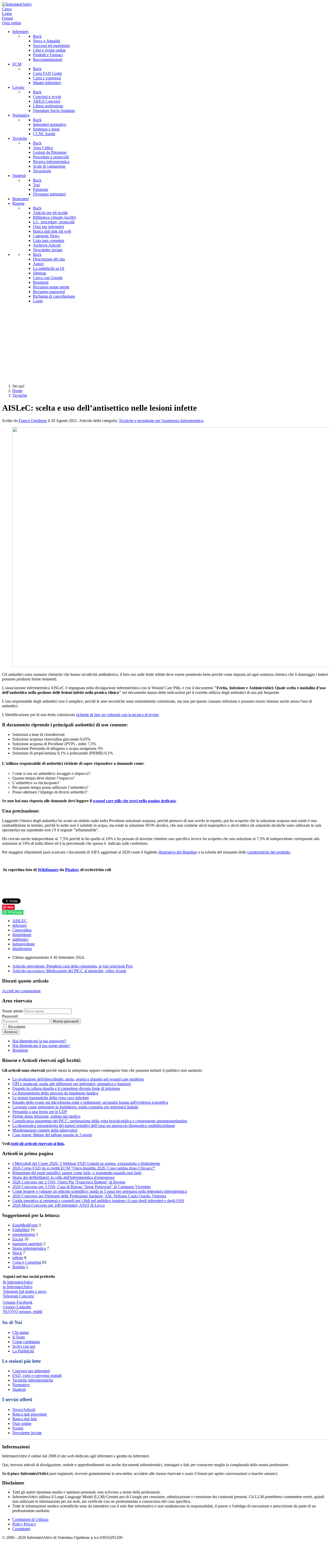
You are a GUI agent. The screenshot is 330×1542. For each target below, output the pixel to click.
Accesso (10, 1032)
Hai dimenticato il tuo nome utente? (41, 1045)
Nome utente (12, 1011)
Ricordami (16, 1027)
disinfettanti (21, 934)
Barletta (18, 1267)
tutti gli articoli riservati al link (37, 1143)
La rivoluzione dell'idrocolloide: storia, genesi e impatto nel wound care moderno (78, 1079)
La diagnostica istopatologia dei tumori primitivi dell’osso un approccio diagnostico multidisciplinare (93, 1125)
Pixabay (72, 869)
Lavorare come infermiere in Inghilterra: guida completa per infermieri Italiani (75, 1107)
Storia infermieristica (29, 1248)
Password (10, 1016)
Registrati (20, 1050)
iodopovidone (23, 944)
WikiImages (48, 869)
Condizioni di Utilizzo (30, 1519)
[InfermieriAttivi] (16, 4)
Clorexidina (21, 930)
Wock (17, 1253)
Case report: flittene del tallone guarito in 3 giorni (52, 1135)
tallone (17, 1257)
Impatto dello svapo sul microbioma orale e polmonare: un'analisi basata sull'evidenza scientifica (90, 1102)
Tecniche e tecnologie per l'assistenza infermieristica (161, 420)
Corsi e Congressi (26, 1262)
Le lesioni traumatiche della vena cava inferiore (50, 1097)
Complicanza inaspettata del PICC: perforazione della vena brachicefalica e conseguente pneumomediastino (99, 1121)
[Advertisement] (165, 343)
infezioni (19, 925)
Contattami (21, 1529)
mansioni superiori (27, 1243)
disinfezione (22, 948)
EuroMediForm (25, 1225)
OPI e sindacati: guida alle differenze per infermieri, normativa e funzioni (71, 1084)
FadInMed (20, 1230)
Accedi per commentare (21, 991)
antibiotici (20, 939)
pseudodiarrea (23, 1234)
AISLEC (19, 921)
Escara (17, 1239)
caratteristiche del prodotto (268, 852)
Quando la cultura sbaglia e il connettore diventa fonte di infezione (66, 1088)
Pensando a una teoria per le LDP (39, 1111)
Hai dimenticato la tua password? (39, 1041)
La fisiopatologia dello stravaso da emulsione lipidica (55, 1093)
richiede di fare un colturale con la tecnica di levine (117, 714)
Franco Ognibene (33, 420)
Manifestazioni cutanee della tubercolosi (44, 1130)
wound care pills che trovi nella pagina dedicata (134, 801)
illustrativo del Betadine (178, 852)
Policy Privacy (24, 1524)
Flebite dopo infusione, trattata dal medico (46, 1116)
